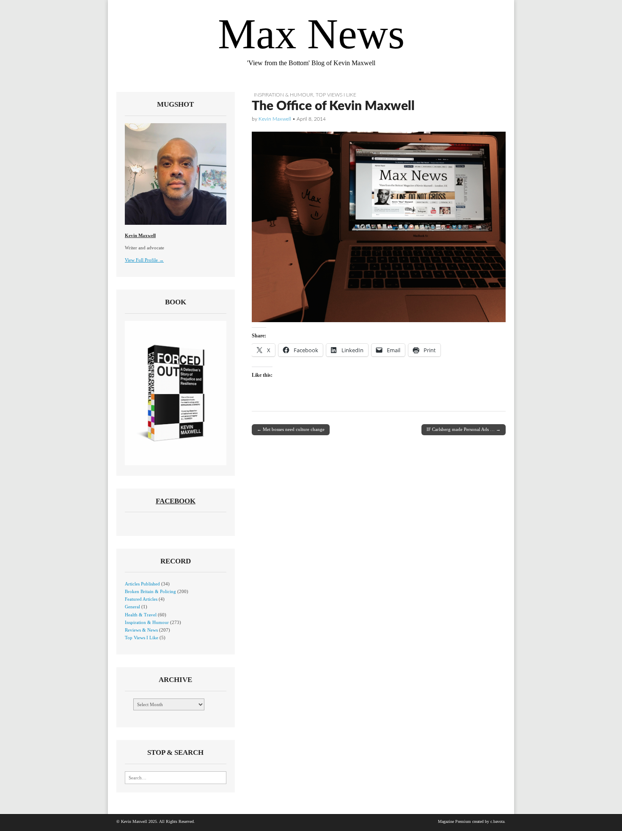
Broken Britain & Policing (150, 591)
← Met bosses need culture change (291, 429)
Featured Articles (141, 599)
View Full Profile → (144, 259)
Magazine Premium (454, 821)
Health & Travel (141, 614)
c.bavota (497, 821)
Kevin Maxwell (275, 118)
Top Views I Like (336, 94)
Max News (311, 34)
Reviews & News (141, 629)
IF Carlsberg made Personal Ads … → (464, 429)
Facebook (175, 501)
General (132, 606)
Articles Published (142, 583)
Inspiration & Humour (283, 94)
